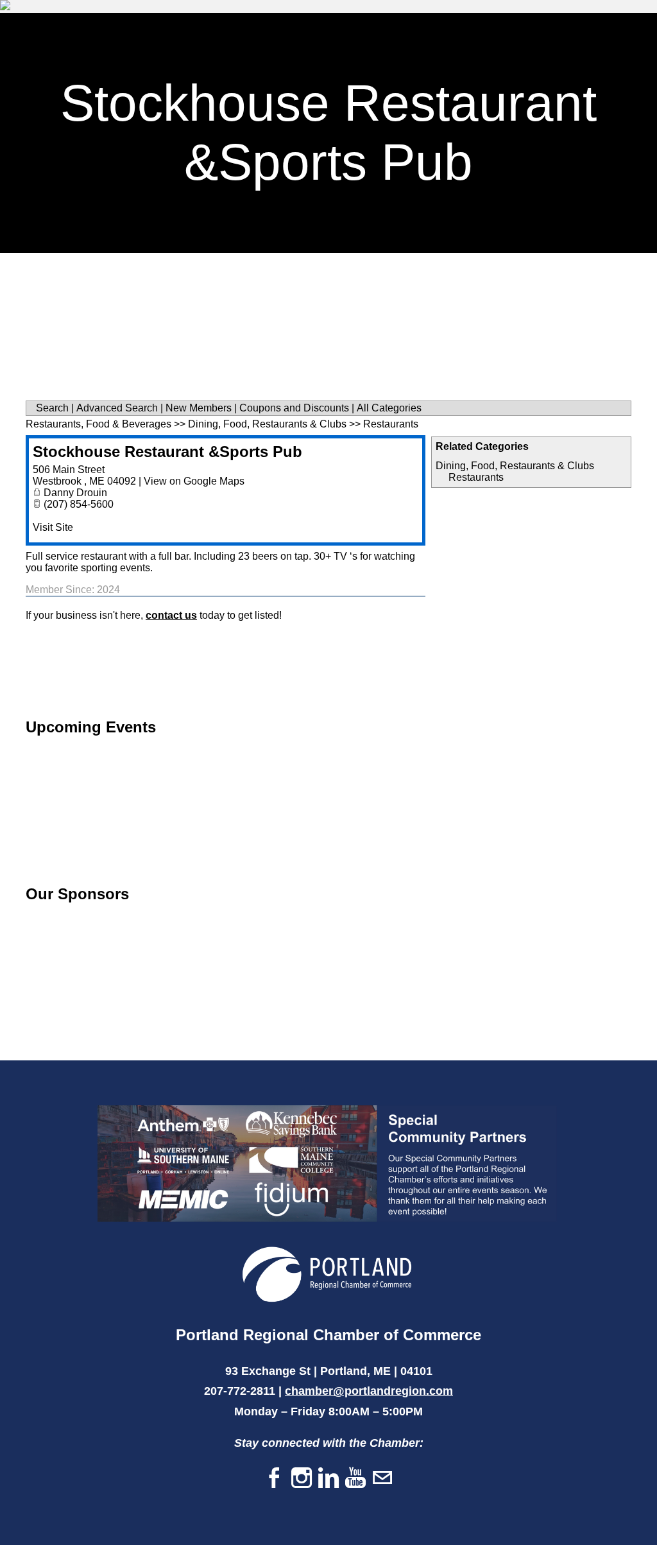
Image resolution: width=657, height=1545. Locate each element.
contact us (171, 615)
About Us (551, 60)
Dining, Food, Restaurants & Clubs (515, 465)
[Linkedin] (328, 1478)
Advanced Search (117, 407)
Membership (381, 29)
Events (401, 60)
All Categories (389, 407)
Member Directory (485, 29)
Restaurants (476, 477)
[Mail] (382, 1478)
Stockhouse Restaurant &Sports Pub (167, 451)
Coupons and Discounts (294, 407)
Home (308, 29)
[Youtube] (355, 1478)
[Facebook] (274, 1478)
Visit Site (53, 527)
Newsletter (324, 60)
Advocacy (474, 60)
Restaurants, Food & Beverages (98, 424)
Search (52, 407)
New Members (199, 407)
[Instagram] (301, 1478)
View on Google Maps (194, 481)
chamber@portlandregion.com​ (369, 1391)
